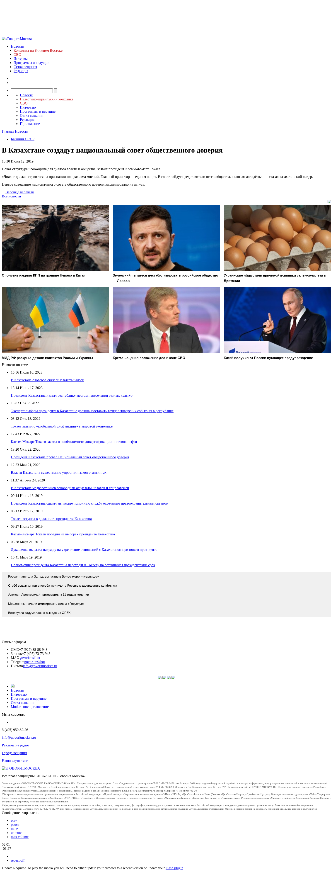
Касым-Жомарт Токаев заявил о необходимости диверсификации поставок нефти (74, 442)
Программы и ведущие (31, 63)
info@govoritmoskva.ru (40, 666)
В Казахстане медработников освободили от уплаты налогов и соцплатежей (70, 488)
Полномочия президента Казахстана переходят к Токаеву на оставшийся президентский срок (83, 565)
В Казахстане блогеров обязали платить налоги (47, 380)
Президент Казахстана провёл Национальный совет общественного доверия (70, 457)
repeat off (17, 860)
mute (14, 829)
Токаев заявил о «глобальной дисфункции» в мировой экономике (62, 426)
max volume (20, 837)
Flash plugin (174, 868)
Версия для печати (19, 192)
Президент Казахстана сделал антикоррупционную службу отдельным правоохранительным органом (89, 503)
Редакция (21, 71)
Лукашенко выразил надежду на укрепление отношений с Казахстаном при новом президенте (84, 549)
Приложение (30, 124)
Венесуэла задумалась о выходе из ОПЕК (39, 613)
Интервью (21, 59)
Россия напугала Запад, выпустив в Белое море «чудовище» (53, 576)
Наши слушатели (15, 761)
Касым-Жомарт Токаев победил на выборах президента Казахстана (63, 534)
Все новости (11, 196)
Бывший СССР (22, 139)
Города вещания (14, 753)
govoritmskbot (29, 658)
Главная (8, 131)
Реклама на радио (15, 745)
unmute (16, 833)
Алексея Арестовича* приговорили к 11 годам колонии (48, 594)
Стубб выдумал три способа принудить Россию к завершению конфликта (62, 585)
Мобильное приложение (30, 707)
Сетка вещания (25, 67)
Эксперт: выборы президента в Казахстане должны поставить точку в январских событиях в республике (92, 411)
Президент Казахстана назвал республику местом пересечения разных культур (72, 395)
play (14, 820)
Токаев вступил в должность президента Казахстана (51, 519)
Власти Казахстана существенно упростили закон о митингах (58, 472)
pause (15, 824)
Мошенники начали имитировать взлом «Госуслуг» (46, 603)
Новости (17, 46)
